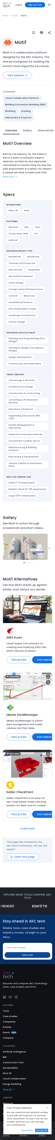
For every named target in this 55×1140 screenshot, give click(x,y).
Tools (15, 15)
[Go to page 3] (28, 562)
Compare (8, 1037)
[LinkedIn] (4, 997)
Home (5, 15)
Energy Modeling (12, 1084)
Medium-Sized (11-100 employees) (27, 489)
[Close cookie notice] (48, 1107)
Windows (14, 227)
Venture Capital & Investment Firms (25, 465)
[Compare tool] (48, 605)
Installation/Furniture (20, 302)
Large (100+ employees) (22, 495)
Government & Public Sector (24, 440)
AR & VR (7, 1073)
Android (13, 240)
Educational (15, 269)
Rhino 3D (13, 210)
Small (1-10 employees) (22, 482)
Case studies (10, 1016)
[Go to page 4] (30, 562)
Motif (24, 15)
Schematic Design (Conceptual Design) (26, 349)
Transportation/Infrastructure (26, 289)
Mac (27, 227)
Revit (27, 210)
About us (8, 1103)
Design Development (20, 357)
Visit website (15, 75)
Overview (11, 130)
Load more (27, 828)
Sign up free (35, 4)
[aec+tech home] (7, 4)
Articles (7, 1027)
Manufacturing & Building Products (23, 449)
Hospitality (34, 269)
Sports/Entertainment (21, 276)
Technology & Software (22, 380)
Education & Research (21, 409)
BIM (5, 1057)
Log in (19, 4)
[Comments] (41, 33)
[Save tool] (48, 599)
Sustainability (10, 1067)
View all (7, 1089)
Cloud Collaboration (14, 1078)
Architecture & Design (21, 386)
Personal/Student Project (23, 308)
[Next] (49, 548)
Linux (37, 227)
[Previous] (5, 548)
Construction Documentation (25, 363)
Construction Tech (13, 1062)
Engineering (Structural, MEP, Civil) (24, 417)
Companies (9, 1021)
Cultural (13, 295)
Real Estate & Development (24, 456)
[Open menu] (49, 5)
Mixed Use (29, 295)
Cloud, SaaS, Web (18, 233)
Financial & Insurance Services (26, 434)
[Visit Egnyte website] (32, 906)
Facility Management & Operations (21, 426)
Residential (15, 256)
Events (9, 1032)
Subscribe (27, 955)
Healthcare (33, 256)
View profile (18, 659)
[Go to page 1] (24, 562)
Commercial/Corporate (22, 263)
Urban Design (16, 282)
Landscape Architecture (22, 315)
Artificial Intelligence (14, 1051)
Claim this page (24, 857)
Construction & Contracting (24, 393)
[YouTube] (10, 997)
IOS (36, 233)
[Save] (33, 33)
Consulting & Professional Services (23, 401)
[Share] (49, 33)
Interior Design (17, 321)
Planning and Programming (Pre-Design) (27, 340)
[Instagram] (16, 997)
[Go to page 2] (26, 562)
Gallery (27, 130)
